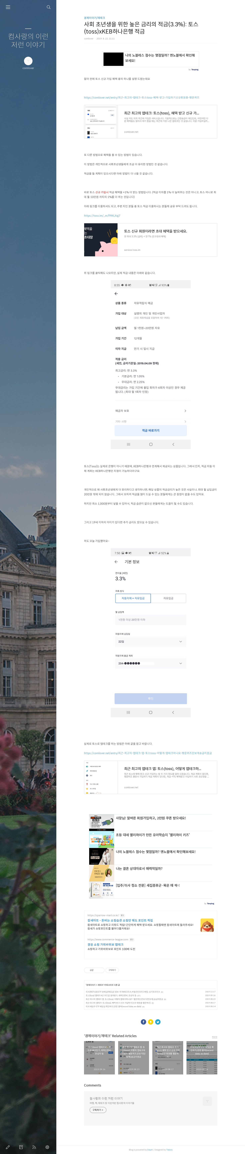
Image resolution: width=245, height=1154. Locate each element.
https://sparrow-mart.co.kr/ (103, 915)
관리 (48, 1147)
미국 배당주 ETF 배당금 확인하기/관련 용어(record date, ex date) (113, 1006)
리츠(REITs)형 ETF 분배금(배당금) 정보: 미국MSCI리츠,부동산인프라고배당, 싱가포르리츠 (123, 992)
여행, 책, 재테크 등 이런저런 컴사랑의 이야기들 (112, 1103)
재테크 (100, 985)
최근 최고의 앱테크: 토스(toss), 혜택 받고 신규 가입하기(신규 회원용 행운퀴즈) (118, 1003)
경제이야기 (91, 985)
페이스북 (143, 1022)
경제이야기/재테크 (94, 18)
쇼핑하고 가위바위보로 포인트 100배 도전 (111, 949)
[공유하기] (96, 970)
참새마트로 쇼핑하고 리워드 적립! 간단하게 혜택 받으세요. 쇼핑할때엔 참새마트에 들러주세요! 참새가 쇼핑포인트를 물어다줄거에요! (140, 926)
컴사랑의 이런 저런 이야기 (28, 41)
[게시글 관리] (101, 970)
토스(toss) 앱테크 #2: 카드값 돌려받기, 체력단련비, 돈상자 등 (111, 995)
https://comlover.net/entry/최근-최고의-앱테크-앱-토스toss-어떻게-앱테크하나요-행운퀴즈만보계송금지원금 (148, 753)
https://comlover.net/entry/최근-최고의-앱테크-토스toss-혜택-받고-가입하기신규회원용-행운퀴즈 (141, 97)
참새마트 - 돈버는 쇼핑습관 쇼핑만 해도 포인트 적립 (120, 920)
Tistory (169, 1149)
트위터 (157, 1022)
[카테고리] (8, 7)
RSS (35, 1147)
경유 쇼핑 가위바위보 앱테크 (106, 945)
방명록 (22, 1147)
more (214, 1036)
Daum (150, 1149)
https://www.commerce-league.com (108, 939)
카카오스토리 (150, 1022)
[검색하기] (49, 7)
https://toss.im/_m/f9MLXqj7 (102, 215)
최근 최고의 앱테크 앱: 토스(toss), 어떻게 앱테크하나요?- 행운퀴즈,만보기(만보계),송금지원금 (124, 999)
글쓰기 (8, 1147)
